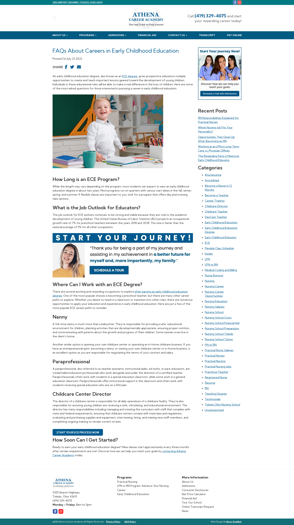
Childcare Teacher (216, 211)
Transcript (207, 35)
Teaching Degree (216, 393)
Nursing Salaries (214, 306)
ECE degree (129, 76)
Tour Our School (192, 502)
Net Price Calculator (194, 494)
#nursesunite (213, 175)
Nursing (209, 281)
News (185, 511)
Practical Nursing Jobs (218, 366)
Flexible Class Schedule (219, 248)
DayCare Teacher (216, 217)
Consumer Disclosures (195, 490)
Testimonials (212, 399)
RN (207, 388)
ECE (207, 242)
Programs (86, 35)
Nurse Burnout (214, 275)
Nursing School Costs (218, 317)
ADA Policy (130, 521)
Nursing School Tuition (219, 339)
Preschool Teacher (216, 372)
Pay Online (234, 35)
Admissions (116, 35)
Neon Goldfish (233, 521)
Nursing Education (216, 301)
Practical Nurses (215, 355)
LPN (207, 259)
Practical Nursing (215, 361)
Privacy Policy (113, 521)
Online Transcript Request (198, 506)
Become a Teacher (217, 195)
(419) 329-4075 (210, 16)
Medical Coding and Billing (221, 270)
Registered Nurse (216, 377)
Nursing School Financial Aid (222, 323)
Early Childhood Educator (220, 237)
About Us (59, 35)
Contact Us (176, 35)
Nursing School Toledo (219, 334)
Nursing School (214, 312)
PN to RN (211, 344)
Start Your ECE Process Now (77, 432)
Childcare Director (216, 206)
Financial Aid (147, 35)
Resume (210, 382)
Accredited (212, 180)
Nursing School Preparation (222, 328)
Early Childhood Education (221, 222)
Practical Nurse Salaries (219, 350)
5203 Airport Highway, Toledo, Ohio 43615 (77, 2)
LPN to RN (211, 264)
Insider (209, 253)
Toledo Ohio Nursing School (222, 404)
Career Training (214, 200)
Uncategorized (214, 410)
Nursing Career (214, 286)
